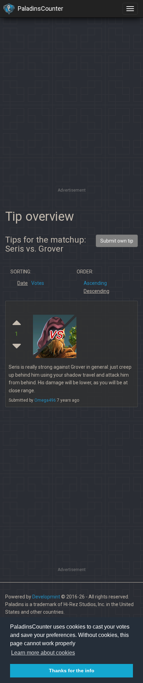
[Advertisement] (71, 114)
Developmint (46, 596)
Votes (37, 283)
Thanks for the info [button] (71, 670)
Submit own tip (116, 241)
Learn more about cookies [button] (43, 653)
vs (55, 333)
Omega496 (45, 400)
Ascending (95, 283)
